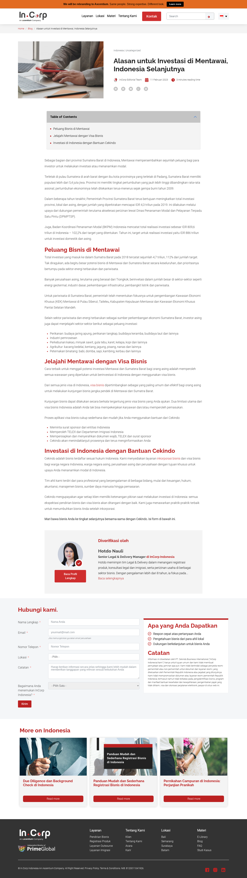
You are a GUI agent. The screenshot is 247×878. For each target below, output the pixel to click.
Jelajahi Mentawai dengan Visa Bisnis (78, 135)
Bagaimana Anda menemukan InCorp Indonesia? (31, 690)
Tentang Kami (134, 841)
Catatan (23, 667)
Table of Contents (63, 117)
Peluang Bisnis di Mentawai (71, 128)
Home (21, 28)
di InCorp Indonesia (160, 556)
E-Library (202, 836)
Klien (128, 836)
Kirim (25, 703)
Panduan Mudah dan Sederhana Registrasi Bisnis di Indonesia (118, 783)
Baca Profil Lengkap (70, 576)
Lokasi (22, 657)
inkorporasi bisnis (168, 458)
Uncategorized (133, 50)
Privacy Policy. (92, 868)
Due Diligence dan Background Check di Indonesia (48, 783)
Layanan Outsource (101, 845)
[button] (223, 16)
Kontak (151, 16)
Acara (129, 845)
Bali (163, 836)
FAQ (199, 845)
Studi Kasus (204, 850)
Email (21, 632)
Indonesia (119, 50)
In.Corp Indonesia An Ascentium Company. (42, 868)
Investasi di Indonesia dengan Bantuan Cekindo (84, 143)
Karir (128, 850)
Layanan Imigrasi (100, 850)
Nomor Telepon (28, 646)
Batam (165, 850)
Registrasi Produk (100, 841)
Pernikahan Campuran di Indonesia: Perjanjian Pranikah (192, 783)
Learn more (175, 4)
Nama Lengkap (28, 622)
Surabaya (167, 845)
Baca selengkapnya (111, 578)
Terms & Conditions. (110, 868)
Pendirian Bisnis (99, 836)
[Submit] (209, 16)
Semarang (167, 841)
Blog (30, 28)
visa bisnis (97, 385)
